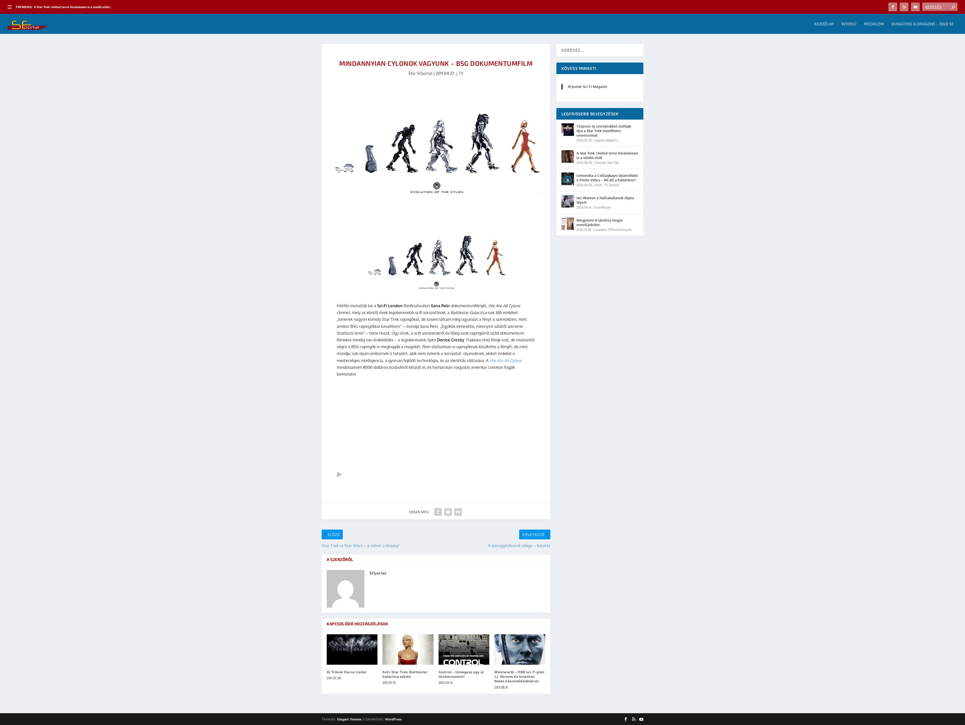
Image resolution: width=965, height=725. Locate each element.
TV (461, 73)
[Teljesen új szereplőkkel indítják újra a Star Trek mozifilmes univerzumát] (567, 129)
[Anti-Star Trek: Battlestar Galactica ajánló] (407, 649)
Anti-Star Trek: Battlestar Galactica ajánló (405, 674)
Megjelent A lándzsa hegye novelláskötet (599, 222)
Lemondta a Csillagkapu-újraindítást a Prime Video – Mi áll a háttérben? (607, 177)
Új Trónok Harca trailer (347, 672)
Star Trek (613, 163)
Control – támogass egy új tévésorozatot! (461, 674)
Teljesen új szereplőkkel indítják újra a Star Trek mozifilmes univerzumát (603, 130)
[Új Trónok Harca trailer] (352, 649)
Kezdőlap (824, 24)
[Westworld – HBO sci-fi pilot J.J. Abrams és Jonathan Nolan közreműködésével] (519, 649)
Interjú (848, 24)
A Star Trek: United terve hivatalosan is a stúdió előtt (607, 155)
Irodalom (874, 24)
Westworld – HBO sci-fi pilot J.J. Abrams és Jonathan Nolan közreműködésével (519, 676)
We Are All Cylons (505, 360)
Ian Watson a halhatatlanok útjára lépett (605, 200)
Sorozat (601, 163)
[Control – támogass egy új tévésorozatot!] (464, 649)
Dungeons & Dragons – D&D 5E (922, 24)
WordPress (393, 719)
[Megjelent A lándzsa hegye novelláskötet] (567, 223)
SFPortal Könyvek (620, 230)
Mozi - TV (601, 185)
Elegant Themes (349, 719)
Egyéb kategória (606, 140)
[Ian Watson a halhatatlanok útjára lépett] (567, 201)
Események (603, 207)
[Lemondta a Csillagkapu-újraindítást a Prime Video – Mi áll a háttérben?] (567, 179)
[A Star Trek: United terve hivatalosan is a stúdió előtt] (567, 156)
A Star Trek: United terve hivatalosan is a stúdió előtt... (73, 7)
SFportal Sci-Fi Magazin (587, 86)
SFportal (424, 73)
